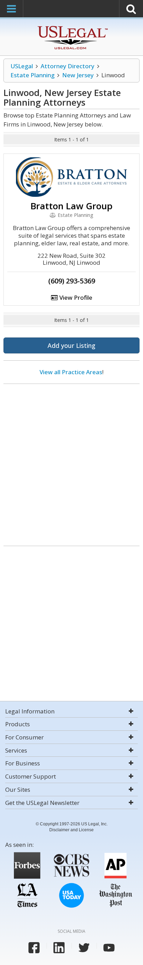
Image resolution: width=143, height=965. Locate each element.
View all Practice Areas (71, 372)
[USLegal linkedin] (59, 947)
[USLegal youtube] (109, 947)
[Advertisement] (71, 462)
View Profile (75, 297)
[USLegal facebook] (34, 947)
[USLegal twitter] (84, 947)
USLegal (21, 66)
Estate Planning (32, 75)
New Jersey (78, 75)
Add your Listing (71, 345)
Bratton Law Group (71, 206)
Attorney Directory (67, 66)
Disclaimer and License (71, 829)
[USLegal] (71, 27)
